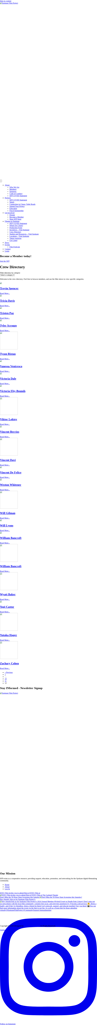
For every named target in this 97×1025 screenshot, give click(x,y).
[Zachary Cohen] (9, 658)
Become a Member (16, 217)
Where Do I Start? (16, 226)
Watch (11, 202)
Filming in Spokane (12, 221)
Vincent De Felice (10, 472)
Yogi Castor (7, 606)
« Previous (9, 672)
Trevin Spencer (9, 288)
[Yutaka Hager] (9, 630)
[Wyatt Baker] (9, 589)
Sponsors (12, 191)
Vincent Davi (8, 460)
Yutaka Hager (8, 635)
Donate (12, 215)
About (7, 185)
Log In (7, 889)
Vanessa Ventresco (11, 366)
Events (7, 245)
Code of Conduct (15, 194)
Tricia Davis (7, 300)
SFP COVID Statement (18, 196)
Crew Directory (15, 232)
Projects (8, 198)
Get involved (9, 213)
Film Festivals (14, 247)
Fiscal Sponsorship (16, 211)
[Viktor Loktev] (9, 414)
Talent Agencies (15, 238)
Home (7, 885)
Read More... (5, 293)
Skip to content (5, 1)
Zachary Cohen (9, 663)
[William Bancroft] (9, 561)
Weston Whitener (10, 484)
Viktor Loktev (8, 419)
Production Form (15, 228)
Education (13, 209)
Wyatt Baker (8, 594)
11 (6, 681)
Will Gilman (7, 513)
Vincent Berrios (9, 431)
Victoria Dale (8, 378)
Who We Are (14, 187)
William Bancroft (10, 537)
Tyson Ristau (8, 353)
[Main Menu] (1, 181)
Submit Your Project (16, 206)
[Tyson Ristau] (9, 349)
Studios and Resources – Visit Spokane (24, 234)
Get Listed (13, 240)
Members (12, 189)
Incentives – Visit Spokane (19, 230)
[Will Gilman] (9, 508)
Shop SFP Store (15, 219)
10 (6, 679)
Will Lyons (6, 525)
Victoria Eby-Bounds (12, 391)
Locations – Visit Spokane (19, 236)
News (7, 243)
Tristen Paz (7, 313)
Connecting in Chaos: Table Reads (22, 204)
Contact (8, 249)
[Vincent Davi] (9, 455)
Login (7, 251)
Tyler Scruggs (8, 325)
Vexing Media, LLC (31, 926)
